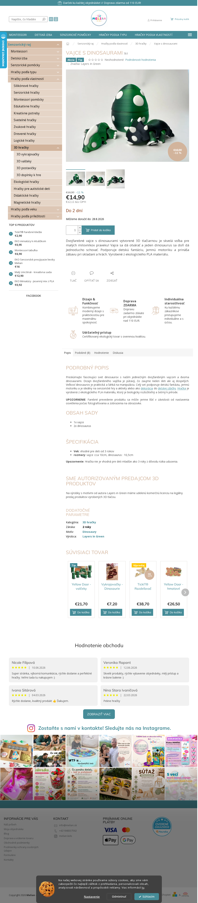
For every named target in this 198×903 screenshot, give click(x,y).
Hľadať (44, 19)
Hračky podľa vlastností (27, 79)
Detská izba (19, 58)
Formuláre (10, 855)
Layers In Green (93, 536)
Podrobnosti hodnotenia (140, 60)
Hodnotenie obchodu (99, 645)
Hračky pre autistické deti (32, 189)
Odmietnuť (119, 896)
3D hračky (21, 148)
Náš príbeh (10, 824)
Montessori (19, 51)
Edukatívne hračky (27, 106)
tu (143, 887)
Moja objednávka (13, 829)
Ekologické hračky (26, 182)
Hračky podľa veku (24, 209)
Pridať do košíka (101, 230)
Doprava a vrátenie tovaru (18, 838)
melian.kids (65, 836)
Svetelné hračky (25, 120)
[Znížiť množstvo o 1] (80, 232)
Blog (6, 833)
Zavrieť (92, 265)
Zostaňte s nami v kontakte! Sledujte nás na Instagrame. (104, 728)
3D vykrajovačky (28, 154)
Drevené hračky (25, 134)
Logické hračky (24, 141)
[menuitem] (18, 35)
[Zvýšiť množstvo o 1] (80, 228)
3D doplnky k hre (29, 175)
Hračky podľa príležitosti (28, 216)
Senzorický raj (19, 44)
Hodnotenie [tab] (101, 353)
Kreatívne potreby (27, 113)
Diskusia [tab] (118, 353)
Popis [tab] (67, 353)
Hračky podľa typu (23, 72)
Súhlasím (148, 896)
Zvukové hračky (25, 127)
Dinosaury (89, 532)
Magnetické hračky (27, 202)
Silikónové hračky (26, 86)
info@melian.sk (68, 825)
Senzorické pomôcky (25, 65)
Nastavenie (92, 897)
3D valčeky (24, 161)
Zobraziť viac (99, 714)
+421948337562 (68, 830)
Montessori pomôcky (29, 100)
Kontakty (9, 859)
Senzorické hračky (27, 93)
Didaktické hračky (26, 196)
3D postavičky (26, 168)
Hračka (181, 388)
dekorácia (147, 388)
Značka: (85, 64)
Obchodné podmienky (17, 842)
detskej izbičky (167, 388)
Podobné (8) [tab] (82, 353)
